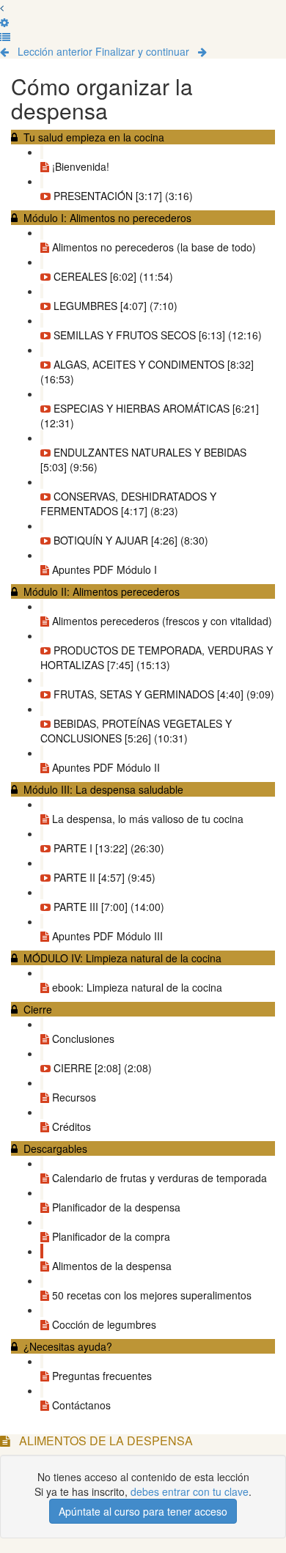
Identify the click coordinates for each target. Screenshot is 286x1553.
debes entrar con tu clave (190, 1491)
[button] (2, 7)
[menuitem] (4, 22)
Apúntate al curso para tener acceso (143, 1511)
